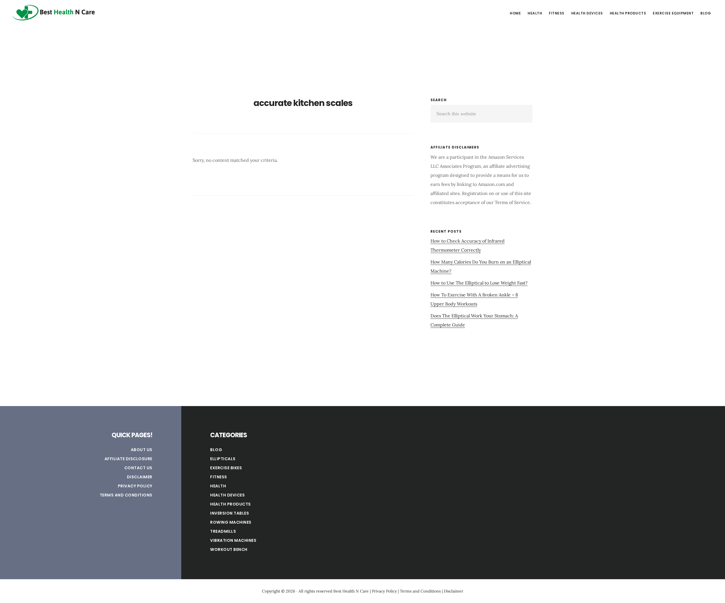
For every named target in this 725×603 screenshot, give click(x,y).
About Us (141, 450)
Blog (216, 450)
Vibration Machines (233, 540)
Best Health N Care (53, 12)
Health (218, 486)
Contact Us (138, 468)
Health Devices (227, 495)
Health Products (230, 504)
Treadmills (223, 531)
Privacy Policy (135, 486)
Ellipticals (223, 459)
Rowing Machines (230, 522)
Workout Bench (229, 549)
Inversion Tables (229, 513)
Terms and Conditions (126, 495)
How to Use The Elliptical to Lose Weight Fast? (479, 283)
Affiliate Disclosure (128, 459)
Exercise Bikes (226, 468)
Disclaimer (139, 477)
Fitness (218, 477)
